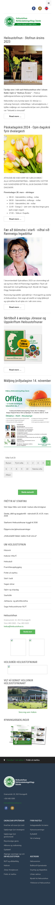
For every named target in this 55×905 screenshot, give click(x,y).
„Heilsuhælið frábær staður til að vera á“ (20, 536)
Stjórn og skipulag (11, 590)
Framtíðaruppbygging (13, 567)
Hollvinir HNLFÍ (10, 556)
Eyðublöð (33, 834)
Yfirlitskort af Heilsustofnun (40, 883)
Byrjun (8, 463)
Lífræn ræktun (35, 874)
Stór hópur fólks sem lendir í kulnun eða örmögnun (25, 507)
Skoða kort (27, 632)
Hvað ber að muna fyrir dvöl (14, 825)
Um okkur (19, 760)
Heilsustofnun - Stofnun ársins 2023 (24, 40)
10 (27, 469)
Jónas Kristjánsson (11, 870)
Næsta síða (37, 469)
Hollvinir (7, 865)
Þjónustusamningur (37, 830)
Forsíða (10, 760)
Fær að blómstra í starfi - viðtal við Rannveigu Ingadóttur (26, 232)
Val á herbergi (35, 838)
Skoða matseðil (27, 492)
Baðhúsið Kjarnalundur (38, 865)
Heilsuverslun (35, 861)
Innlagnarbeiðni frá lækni (39, 825)
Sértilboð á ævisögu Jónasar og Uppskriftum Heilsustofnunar (25, 320)
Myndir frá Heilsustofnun (39, 878)
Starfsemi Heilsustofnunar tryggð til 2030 (21, 522)
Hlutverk (7, 550)
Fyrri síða (19, 463)
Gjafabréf (7, 850)
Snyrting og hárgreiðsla (38, 870)
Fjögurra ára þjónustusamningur (17, 529)
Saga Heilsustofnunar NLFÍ (15, 606)
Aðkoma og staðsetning (12, 845)
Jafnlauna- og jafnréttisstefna (16, 601)
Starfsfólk (8, 595)
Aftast (8, 475)
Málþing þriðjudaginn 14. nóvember (27, 381)
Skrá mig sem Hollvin (27, 712)
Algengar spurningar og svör (14, 854)
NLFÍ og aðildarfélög (11, 861)
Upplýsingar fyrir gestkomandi (10, 835)
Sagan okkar (9, 584)
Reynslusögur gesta (11, 841)
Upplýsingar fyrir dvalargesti (14, 830)
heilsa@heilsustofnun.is (14, 626)
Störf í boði (8, 578)
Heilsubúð (8, 561)
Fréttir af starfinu (10, 573)
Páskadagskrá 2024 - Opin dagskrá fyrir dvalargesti (27, 129)
